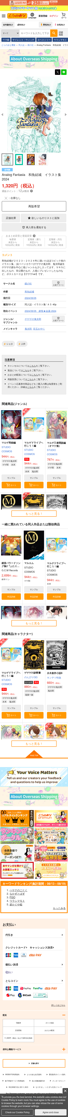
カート (13, 485)
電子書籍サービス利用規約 (14, 1081)
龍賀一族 (29, 694)
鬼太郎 (35, 471)
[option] (34, 114)
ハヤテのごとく (18, 890)
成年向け (21, 24)
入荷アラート (58, 285)
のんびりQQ (30, 677)
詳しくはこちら (58, 1005)
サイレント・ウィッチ (23, 39)
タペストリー (44, 39)
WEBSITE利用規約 (12, 1074)
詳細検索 (61, 33)
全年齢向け (8, 24)
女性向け (61, 24)
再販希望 (34, 206)
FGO (12, 897)
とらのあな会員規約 (34, 1074)
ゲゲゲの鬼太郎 (10, 460)
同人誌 (21, 44)
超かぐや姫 (16, 904)
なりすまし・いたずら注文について (49, 1087)
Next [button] (66, 114)
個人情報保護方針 (38, 1081)
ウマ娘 (6, 39)
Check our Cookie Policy (17, 1112)
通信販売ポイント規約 (57, 1074)
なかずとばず (17, 893)
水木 (13, 464)
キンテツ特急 (54, 677)
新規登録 (43, 15)
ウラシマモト (17, 900)
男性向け (47, 24)
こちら (32, 365)
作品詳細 (11, 596)
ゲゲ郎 (6, 464)
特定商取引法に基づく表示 (18, 1087)
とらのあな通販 (8, 44)
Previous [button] (2, 114)
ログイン (54, 15)
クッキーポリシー (58, 1081)
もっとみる (59, 908)
